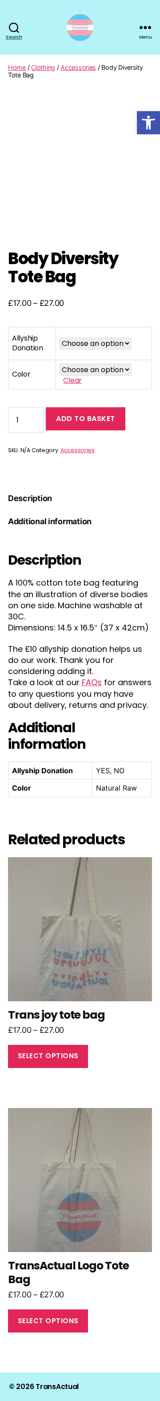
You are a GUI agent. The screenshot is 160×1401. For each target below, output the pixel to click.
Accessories (78, 67)
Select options (48, 1055)
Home (17, 67)
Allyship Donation (27, 343)
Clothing (43, 67)
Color (21, 374)
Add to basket (85, 418)
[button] (148, 122)
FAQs (92, 682)
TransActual (57, 1386)
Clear (72, 380)
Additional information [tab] (50, 521)
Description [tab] (30, 498)
